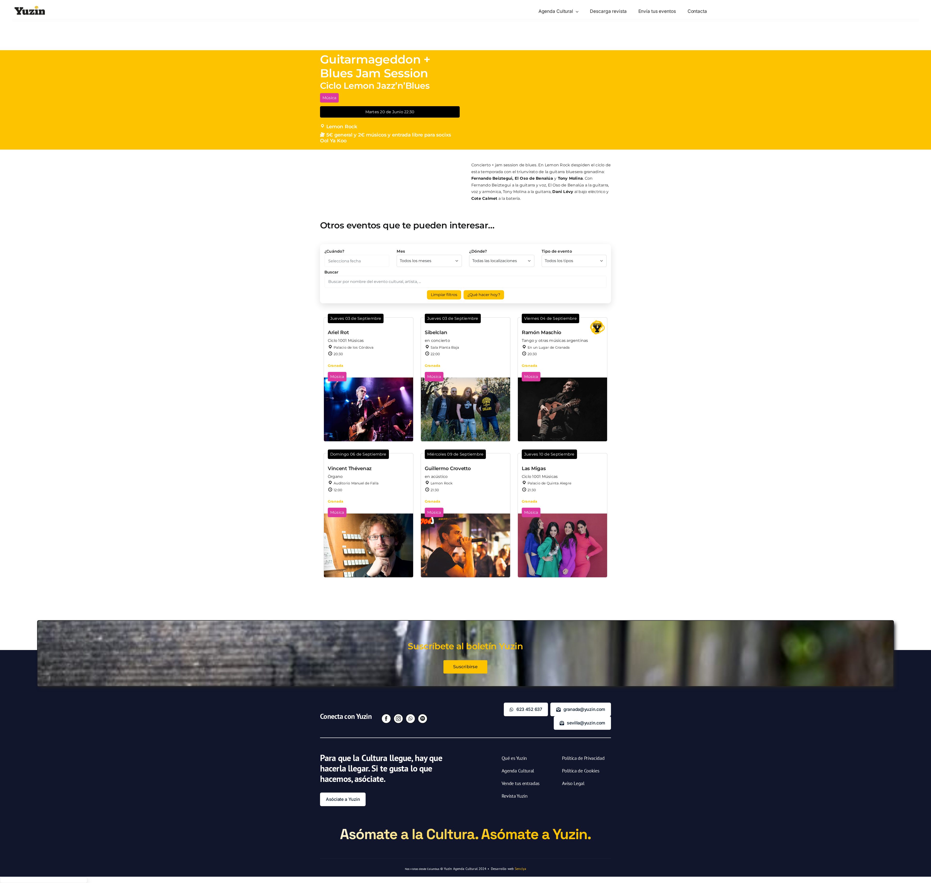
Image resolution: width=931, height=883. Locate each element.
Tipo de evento (557, 251)
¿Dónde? (478, 251)
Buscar (331, 272)
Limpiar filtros (444, 294)
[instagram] (398, 718)
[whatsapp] (410, 718)
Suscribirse (465, 666)
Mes (401, 251)
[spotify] (422, 718)
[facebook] (386, 718)
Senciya (520, 869)
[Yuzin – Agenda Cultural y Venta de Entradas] (30, 7)
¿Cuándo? (334, 251)
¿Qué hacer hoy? (483, 294)
